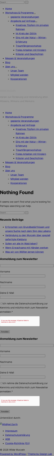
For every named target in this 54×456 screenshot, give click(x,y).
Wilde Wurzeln (8, 90)
